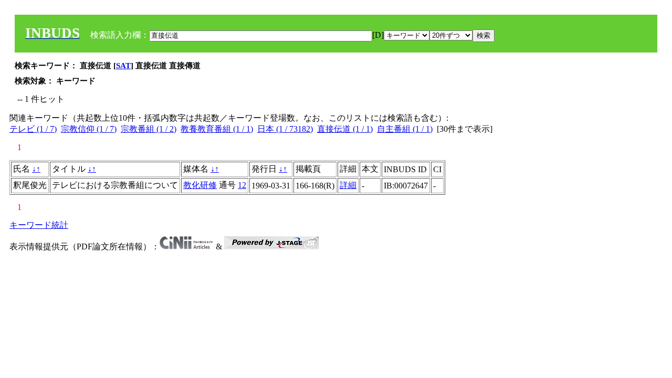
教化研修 (200, 185)
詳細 (348, 185)
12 (242, 185)
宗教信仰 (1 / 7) (89, 128)
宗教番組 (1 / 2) (148, 128)
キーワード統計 (38, 224)
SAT (123, 65)
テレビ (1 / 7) (33, 128)
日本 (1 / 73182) (285, 128)
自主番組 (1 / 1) (405, 128)
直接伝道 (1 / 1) (345, 128)
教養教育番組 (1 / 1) (217, 128)
